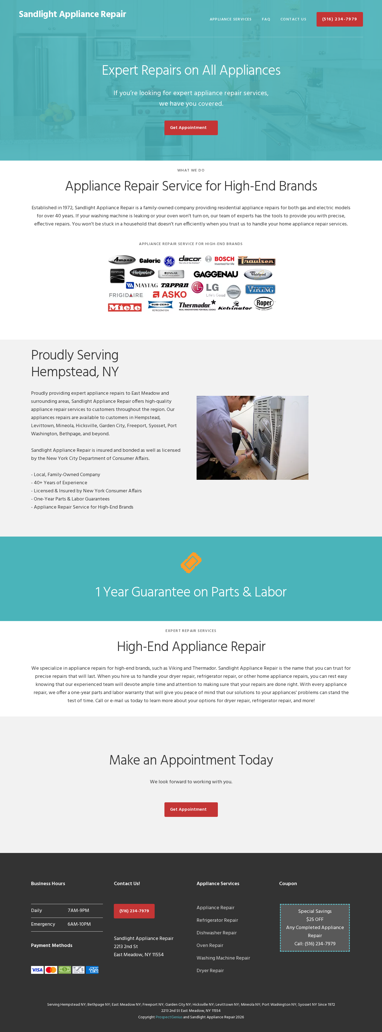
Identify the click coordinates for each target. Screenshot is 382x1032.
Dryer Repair (210, 971)
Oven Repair (210, 946)
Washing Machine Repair (223, 958)
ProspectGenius (169, 1017)
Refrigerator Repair (217, 920)
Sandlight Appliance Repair (72, 15)
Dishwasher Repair (217, 933)
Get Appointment (188, 127)
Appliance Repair (215, 908)
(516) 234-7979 (134, 911)
